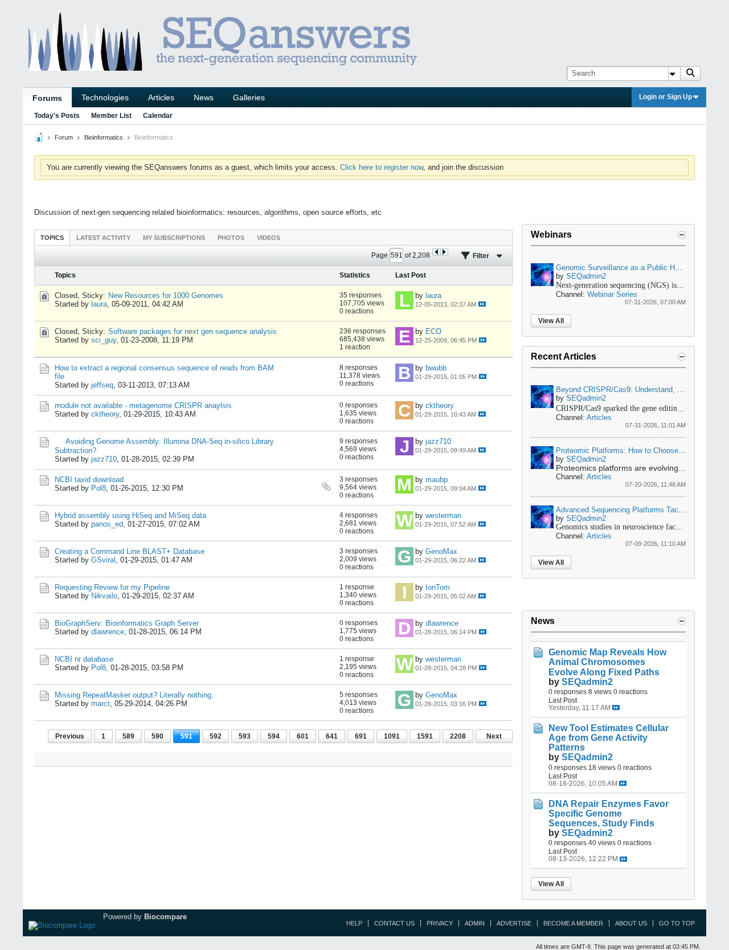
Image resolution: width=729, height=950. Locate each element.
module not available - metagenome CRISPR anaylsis (143, 405)
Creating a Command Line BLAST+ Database (129, 551)
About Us (631, 923)
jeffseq (102, 385)
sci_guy (103, 340)
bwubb (436, 368)
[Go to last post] (482, 304)
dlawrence (107, 631)
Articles (161, 97)
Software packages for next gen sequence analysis (192, 331)
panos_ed (107, 524)
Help (354, 923)
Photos (231, 237)
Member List (111, 116)
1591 (425, 736)
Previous (69, 736)
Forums (47, 98)
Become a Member (573, 923)
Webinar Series (612, 294)
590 (157, 736)
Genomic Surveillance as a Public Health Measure (639, 267)
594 (274, 736)
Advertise (514, 923)
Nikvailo (104, 596)
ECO (433, 331)
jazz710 (104, 459)
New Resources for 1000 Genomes (165, 295)
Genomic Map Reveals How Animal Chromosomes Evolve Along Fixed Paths (607, 661)
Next (494, 736)
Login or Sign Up (665, 97)
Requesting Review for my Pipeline (112, 587)
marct (100, 703)
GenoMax (441, 551)
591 (187, 736)
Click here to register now (381, 167)
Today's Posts (57, 116)
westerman (443, 515)
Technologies (105, 97)
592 (216, 736)
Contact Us (394, 923)
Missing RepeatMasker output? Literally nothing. (134, 695)
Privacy (440, 923)
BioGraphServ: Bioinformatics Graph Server (127, 623)
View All (551, 321)
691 (361, 736)
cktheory (105, 414)
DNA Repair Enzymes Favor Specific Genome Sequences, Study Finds (608, 813)
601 (303, 736)
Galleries (249, 97)
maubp (436, 479)
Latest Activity (103, 237)
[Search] (690, 73)
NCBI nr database (84, 659)
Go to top (677, 923)
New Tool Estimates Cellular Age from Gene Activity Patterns (608, 737)
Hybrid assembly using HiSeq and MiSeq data (130, 515)
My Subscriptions (174, 237)
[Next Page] (444, 252)
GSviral (103, 560)
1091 (392, 736)
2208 (458, 736)
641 (332, 736)
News (204, 97)
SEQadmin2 (586, 276)
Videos (268, 237)
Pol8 (98, 488)
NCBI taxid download (89, 479)
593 (245, 736)
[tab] (52, 237)
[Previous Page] (436, 252)
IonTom (437, 587)
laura (99, 304)
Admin (475, 923)
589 (128, 736)
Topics (52, 237)
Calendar (158, 116)
